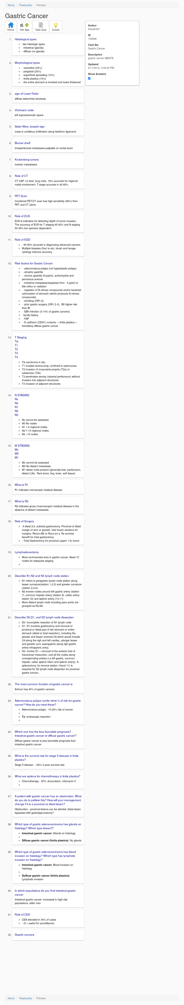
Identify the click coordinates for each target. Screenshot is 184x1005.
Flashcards (25, 5)
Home (11, 5)
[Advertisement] (114, 121)
